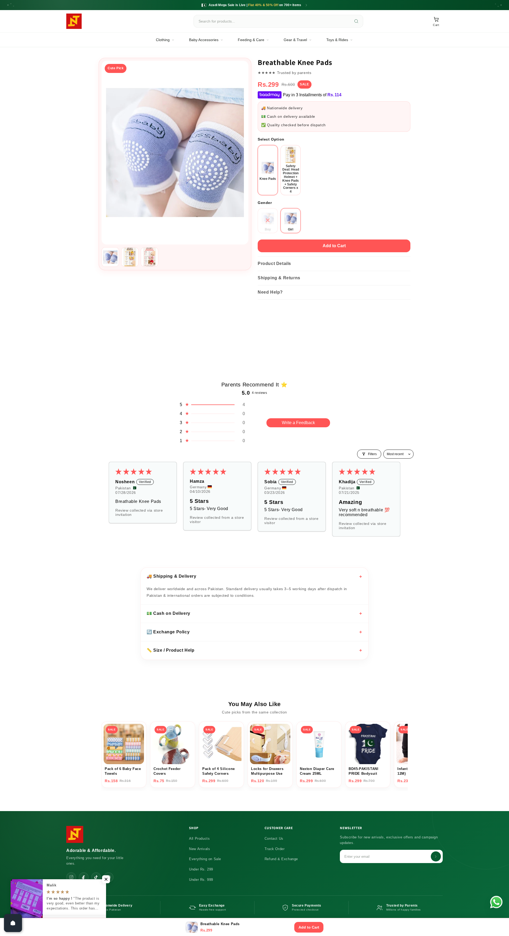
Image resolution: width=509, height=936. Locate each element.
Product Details (274, 263)
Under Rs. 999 (201, 880)
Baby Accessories (203, 40)
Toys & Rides (337, 40)
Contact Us (274, 839)
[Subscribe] (436, 856)
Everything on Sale (205, 859)
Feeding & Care (251, 40)
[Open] (13, 923)
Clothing (163, 40)
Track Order (275, 849)
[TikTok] (96, 877)
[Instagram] (71, 877)
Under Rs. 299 (201, 869)
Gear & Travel (295, 40)
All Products (199, 839)
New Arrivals (199, 849)
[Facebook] (84, 877)
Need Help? (270, 292)
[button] (212, 404)
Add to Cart (334, 245)
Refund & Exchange (281, 859)
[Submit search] (356, 21)
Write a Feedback (298, 422)
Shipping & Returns (279, 278)
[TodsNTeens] (74, 21)
